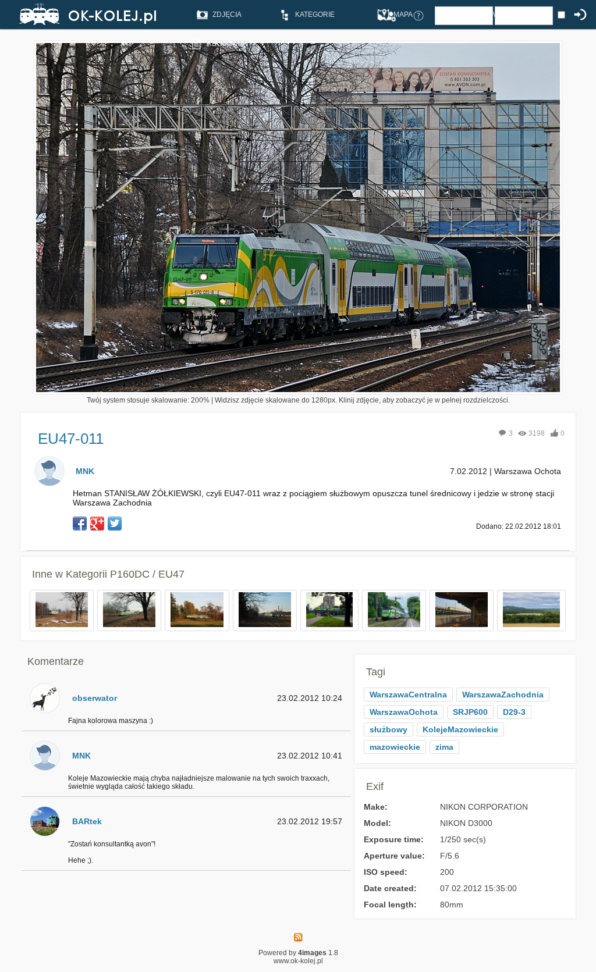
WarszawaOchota (404, 712)
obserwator (94, 698)
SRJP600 (470, 712)
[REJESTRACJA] (390, 15)
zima (444, 747)
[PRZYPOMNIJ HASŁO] (418, 15)
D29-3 (514, 712)
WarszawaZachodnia (503, 694)
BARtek (87, 821)
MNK (85, 471)
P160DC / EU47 (147, 574)
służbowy (388, 729)
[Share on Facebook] (80, 523)
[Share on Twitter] (115, 523)
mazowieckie (395, 747)
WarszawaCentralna (408, 694)
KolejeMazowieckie (460, 729)
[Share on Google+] (97, 523)
